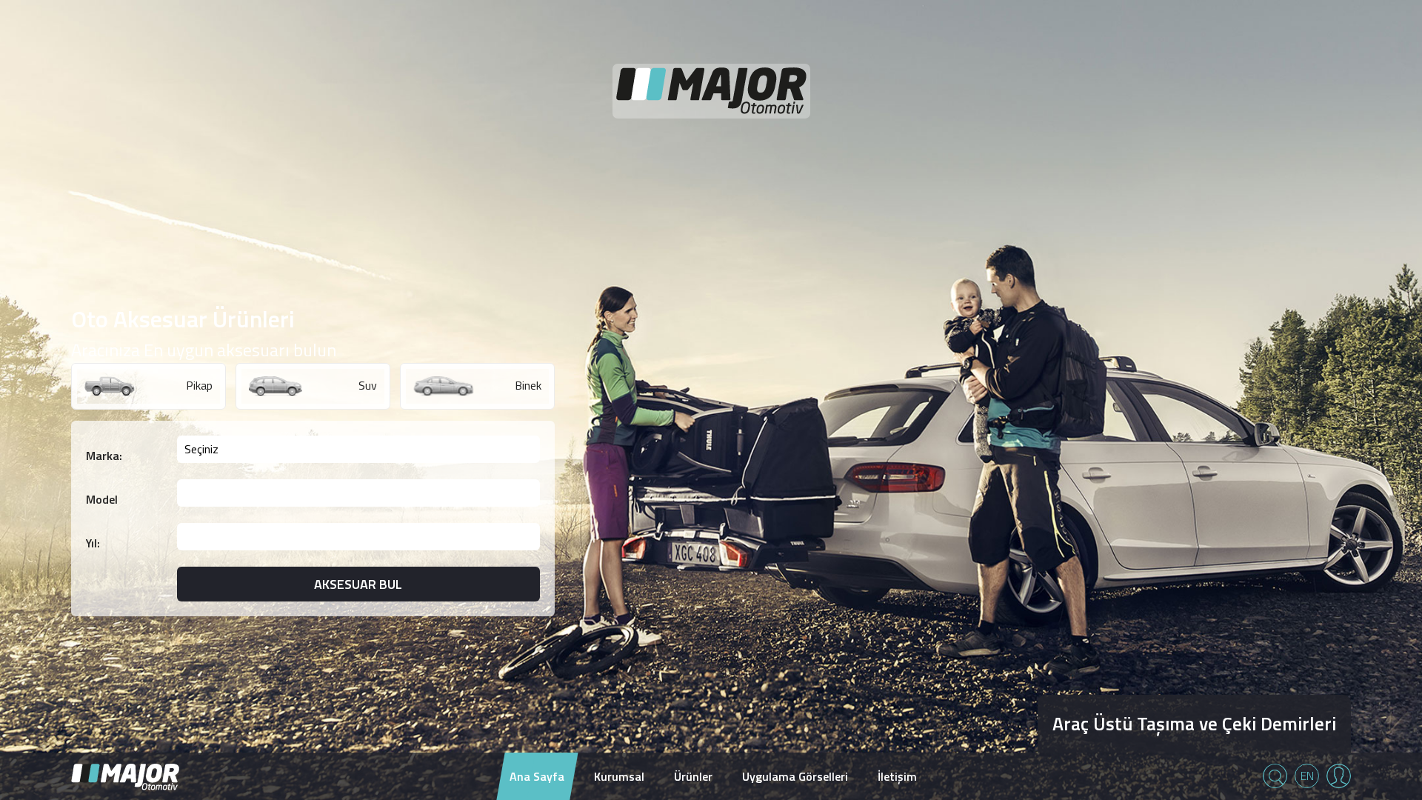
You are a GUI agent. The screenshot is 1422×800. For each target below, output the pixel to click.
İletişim (897, 776)
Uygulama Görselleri (795, 776)
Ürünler (693, 776)
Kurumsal (619, 776)
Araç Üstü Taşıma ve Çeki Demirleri (1194, 724)
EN (1307, 775)
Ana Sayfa (537, 776)
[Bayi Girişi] (1338, 776)
